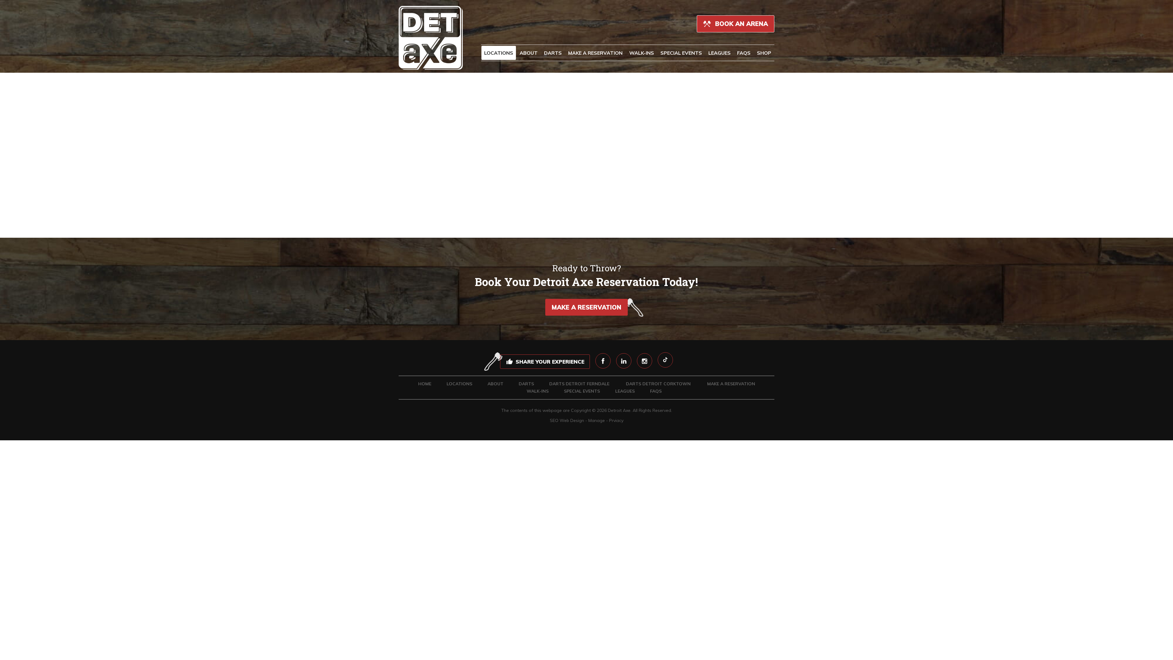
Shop (764, 53)
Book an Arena (740, 24)
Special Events (681, 53)
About (529, 53)
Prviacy (616, 420)
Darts (526, 384)
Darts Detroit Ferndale (579, 384)
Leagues (719, 53)
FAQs (744, 53)
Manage (596, 420)
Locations (498, 53)
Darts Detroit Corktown (658, 384)
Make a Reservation (595, 53)
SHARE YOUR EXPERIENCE (550, 361)
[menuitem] (499, 53)
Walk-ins (641, 53)
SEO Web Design (567, 420)
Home (424, 384)
